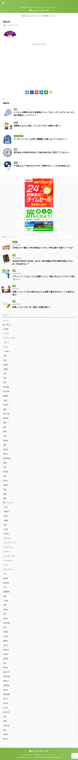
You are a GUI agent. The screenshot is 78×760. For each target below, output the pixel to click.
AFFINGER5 (58, 757)
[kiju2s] (41, 92)
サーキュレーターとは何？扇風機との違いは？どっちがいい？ (40, 139)
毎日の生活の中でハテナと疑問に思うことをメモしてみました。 (39, 755)
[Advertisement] (39, 67)
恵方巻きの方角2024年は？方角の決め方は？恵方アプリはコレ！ (42, 152)
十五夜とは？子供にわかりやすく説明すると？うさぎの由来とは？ (42, 166)
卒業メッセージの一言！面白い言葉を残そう (31, 307)
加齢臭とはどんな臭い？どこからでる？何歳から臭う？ (37, 125)
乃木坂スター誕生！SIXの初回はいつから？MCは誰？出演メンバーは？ (43, 248)
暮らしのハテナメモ (39, 10)
